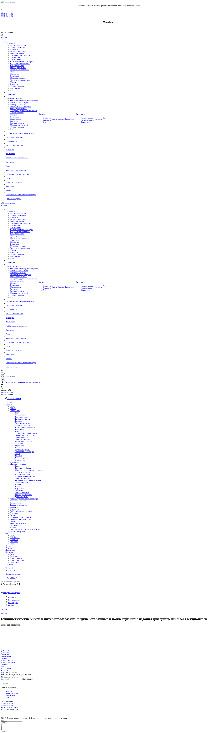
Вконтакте (12, 597)
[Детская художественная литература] (22, 131)
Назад (12, 407)
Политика (5, 654)
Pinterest (11, 605)
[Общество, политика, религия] (22, 172)
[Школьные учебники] (22, 96)
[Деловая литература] (22, 197)
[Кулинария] (22, 148)
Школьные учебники (23, 468)
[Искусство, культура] (22, 180)
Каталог (13, 409)
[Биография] (22, 184)
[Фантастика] (22, 152)
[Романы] (22, 189)
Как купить (14, 556)
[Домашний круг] (22, 139)
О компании (15, 538)
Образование (20, 415)
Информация (6, 656)
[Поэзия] (22, 164)
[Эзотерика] (22, 160)
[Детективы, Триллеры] (22, 135)
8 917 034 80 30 (7, 14)
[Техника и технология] (22, 144)
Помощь (4, 658)
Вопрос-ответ (6, 668)
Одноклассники (14, 600)
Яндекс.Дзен (13, 603)
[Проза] (22, 176)
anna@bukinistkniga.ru (11, 593)
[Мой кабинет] (2, 35)
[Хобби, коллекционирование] (22, 156)
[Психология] (22, 92)
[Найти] (2, 12)
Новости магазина (10, 677)
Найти (4, 723)
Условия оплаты (7, 660)
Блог (3, 666)
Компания (5, 650)
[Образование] (22, 41)
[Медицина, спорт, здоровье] (22, 168)
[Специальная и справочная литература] (22, 193)
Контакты (5, 670)
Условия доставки (8, 662)
